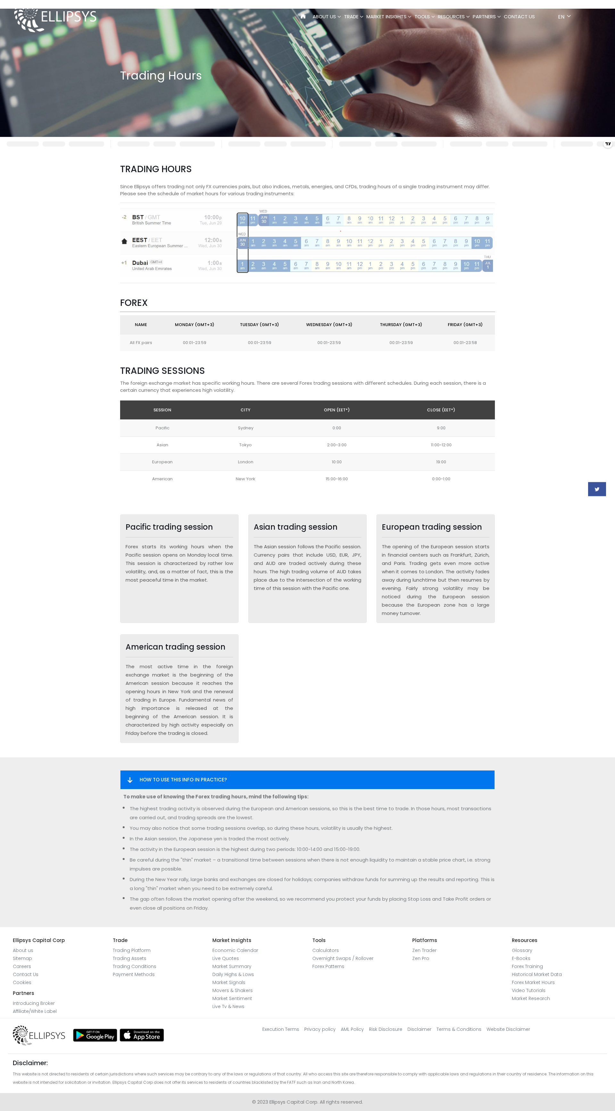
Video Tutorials (528, 990)
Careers (22, 966)
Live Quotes (225, 958)
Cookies (22, 982)
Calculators (325, 950)
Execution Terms (280, 1029)
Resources (451, 16)
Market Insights (386, 16)
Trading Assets (129, 958)
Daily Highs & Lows (233, 974)
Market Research (531, 998)
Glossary (522, 950)
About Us (324, 16)
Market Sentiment (232, 998)
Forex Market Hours (533, 982)
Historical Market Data (537, 974)
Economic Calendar (235, 950)
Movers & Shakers (232, 990)
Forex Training (527, 966)
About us (23, 950)
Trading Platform (132, 950)
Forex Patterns (328, 966)
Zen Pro (420, 958)
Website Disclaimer (508, 1029)
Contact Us (519, 16)
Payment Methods (134, 974)
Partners (484, 16)
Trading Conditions (134, 966)
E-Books (521, 958)
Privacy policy (320, 1029)
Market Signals (228, 982)
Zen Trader (424, 950)
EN (561, 17)
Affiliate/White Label (35, 1011)
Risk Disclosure (385, 1029)
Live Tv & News (228, 1006)
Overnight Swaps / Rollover (342, 958)
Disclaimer (419, 1029)
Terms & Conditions (459, 1029)
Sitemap (22, 958)
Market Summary (231, 966)
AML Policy (352, 1029)
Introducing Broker (34, 1003)
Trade (351, 16)
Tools (422, 16)
